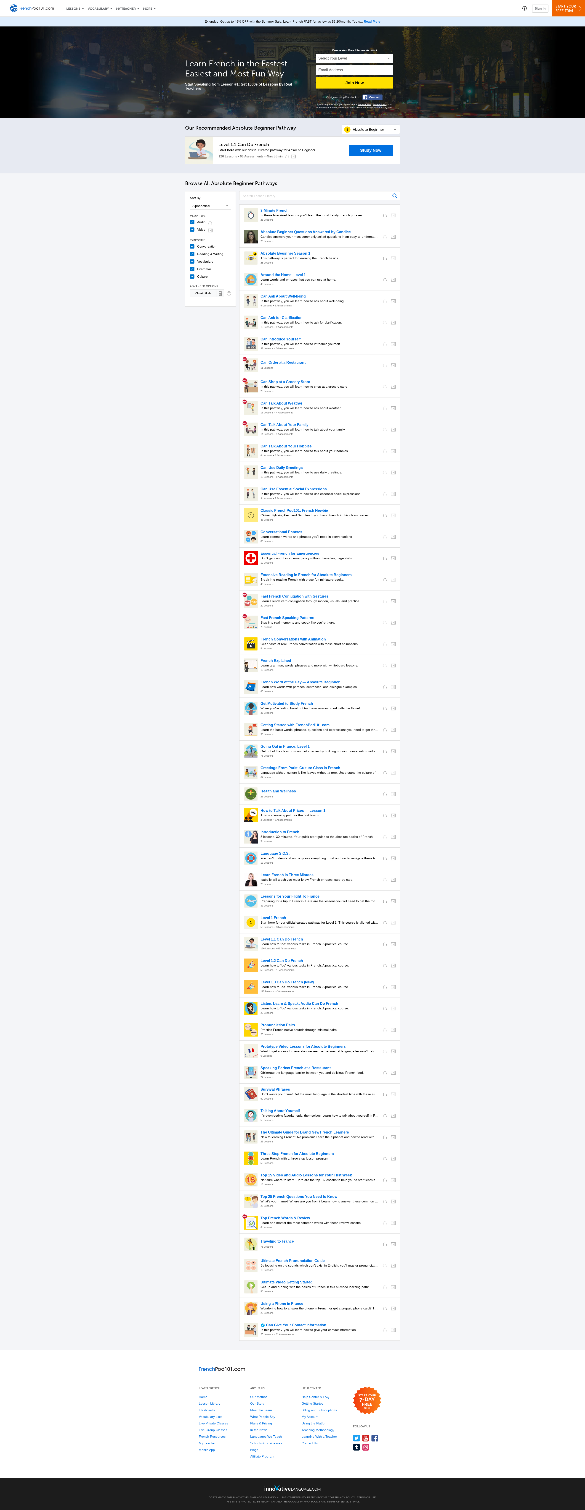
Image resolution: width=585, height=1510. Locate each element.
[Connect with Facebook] (372, 97)
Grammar (204, 269)
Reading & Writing (210, 254)
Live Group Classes (213, 1430)
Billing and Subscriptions (319, 1410)
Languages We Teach (266, 1436)
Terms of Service (339, 1501)
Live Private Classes (213, 1423)
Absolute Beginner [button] (368, 129)
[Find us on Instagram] (365, 1447)
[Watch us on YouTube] (365, 1438)
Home (203, 1397)
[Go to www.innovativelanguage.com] (292, 1488)
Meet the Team (261, 1410)
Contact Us (310, 1443)
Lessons (73, 9)
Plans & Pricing (261, 1423)
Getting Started (313, 1403)
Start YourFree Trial (566, 8)
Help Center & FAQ (315, 1397)
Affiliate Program (262, 1456)
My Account (310, 1417)
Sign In (540, 8)
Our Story (257, 1403)
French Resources (212, 1436)
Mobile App (207, 1450)
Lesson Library (209, 1403)
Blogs (254, 1450)
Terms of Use (364, 104)
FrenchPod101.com (320, 1497)
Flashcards (207, 1410)
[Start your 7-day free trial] (367, 1401)
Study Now (370, 150)
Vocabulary (98, 9)
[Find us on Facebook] (374, 1438)
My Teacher (126, 9)
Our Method (259, 1397)
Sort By (195, 198)
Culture (202, 276)
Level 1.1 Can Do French (243, 144)
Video (201, 229)
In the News (258, 1430)
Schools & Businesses (266, 1443)
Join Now (355, 83)
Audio (201, 222)
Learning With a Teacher (319, 1436)
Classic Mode (203, 293)
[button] (524, 8)
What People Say (262, 1417)
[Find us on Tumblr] (356, 1447)
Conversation (206, 246)
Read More (372, 21)
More (147, 9)
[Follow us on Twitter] (356, 1438)
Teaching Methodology (318, 1430)
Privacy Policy (380, 104)
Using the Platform (315, 1423)
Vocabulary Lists (210, 1417)
